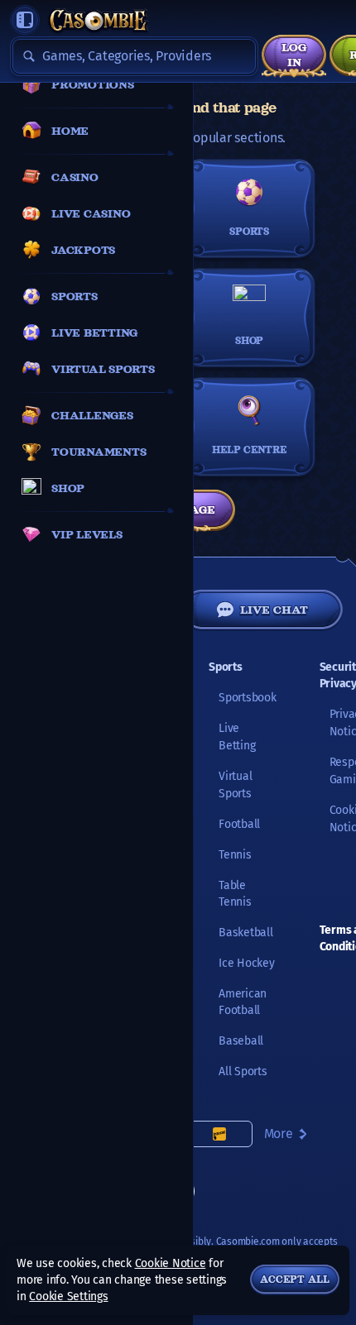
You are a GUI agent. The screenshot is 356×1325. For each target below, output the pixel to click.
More (278, 1133)
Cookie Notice (170, 1263)
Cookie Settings (68, 1296)
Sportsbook (248, 698)
